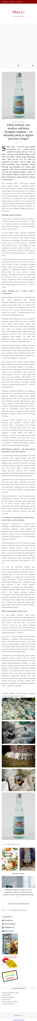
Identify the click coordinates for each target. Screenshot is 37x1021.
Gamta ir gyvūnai (18, 122)
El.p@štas (5, 1)
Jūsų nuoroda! (8, 1004)
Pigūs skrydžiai (6, 995)
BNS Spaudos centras (14, 844)
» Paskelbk (19, 1)
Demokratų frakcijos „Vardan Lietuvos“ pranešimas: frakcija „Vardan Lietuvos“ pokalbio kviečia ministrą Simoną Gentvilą (18, 892)
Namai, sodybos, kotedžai (10, 1001)
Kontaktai (12, 1)
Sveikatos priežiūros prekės (10, 993)
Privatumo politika (18, 1020)
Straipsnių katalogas (8, 997)
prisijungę (7, 910)
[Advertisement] (18, 43)
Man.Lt (18, 12)
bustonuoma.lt (6, 999)
